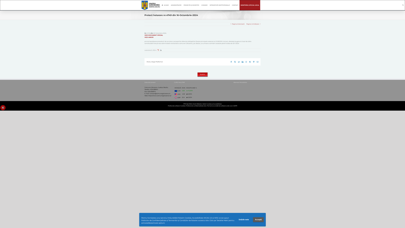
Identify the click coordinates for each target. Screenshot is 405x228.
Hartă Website (197, 104)
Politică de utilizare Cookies (176, 106)
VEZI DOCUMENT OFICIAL (153, 35)
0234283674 (152, 91)
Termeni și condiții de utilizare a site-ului (219, 106)
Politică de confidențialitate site (196, 106)
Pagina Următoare (252, 24)
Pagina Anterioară (238, 24)
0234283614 (154, 89)
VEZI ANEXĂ (148, 37)
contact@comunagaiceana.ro (160, 93)
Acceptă (258, 220)
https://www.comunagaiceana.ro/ (159, 95)
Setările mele (244, 220)
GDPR (235, 106)
